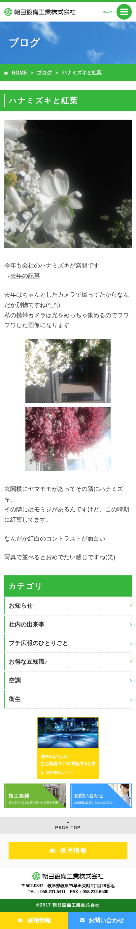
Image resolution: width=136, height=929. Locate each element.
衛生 (15, 699)
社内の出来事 (27, 624)
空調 (15, 680)
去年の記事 (25, 275)
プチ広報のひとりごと (38, 643)
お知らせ (21, 605)
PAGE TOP (68, 827)
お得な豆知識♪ (28, 661)
